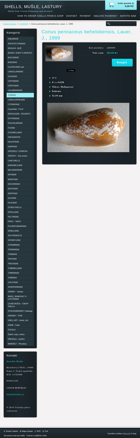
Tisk (46, 431)
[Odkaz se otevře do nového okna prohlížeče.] (59, 61)
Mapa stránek (27, 431)
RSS (39, 431)
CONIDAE (23, 24)
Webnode (126, 434)
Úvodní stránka (9, 24)
